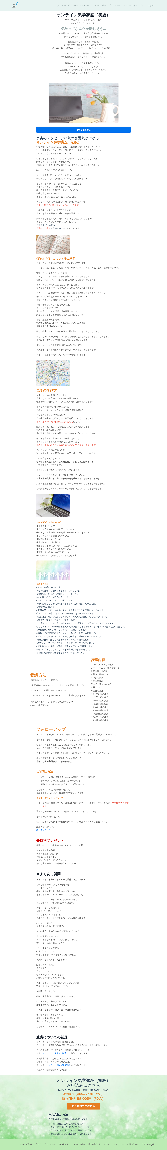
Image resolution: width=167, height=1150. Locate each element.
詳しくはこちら (43, 830)
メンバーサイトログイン (134, 5)
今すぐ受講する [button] (83, 129)
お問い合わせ (133, 1144)
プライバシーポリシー (113, 1144)
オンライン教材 (99, 5)
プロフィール (115, 5)
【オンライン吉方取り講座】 (53, 1053)
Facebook (85, 5)
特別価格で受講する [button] (83, 1106)
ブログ (75, 5)
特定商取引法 (94, 1144)
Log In (151, 5)
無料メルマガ (63, 5)
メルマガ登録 (26, 1144)
